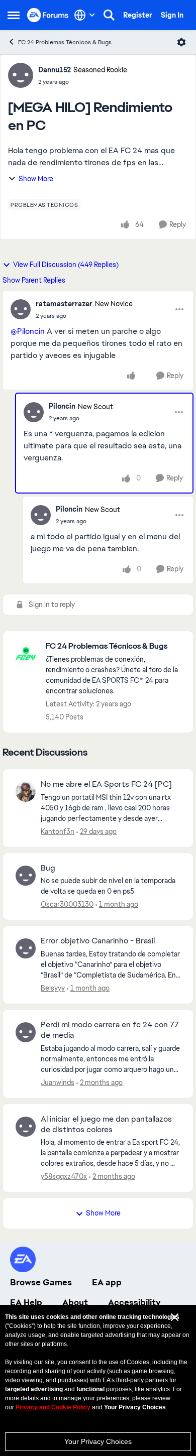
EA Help (26, 1302)
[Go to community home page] (48, 15)
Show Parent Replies (34, 280)
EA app (107, 1282)
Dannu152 (54, 69)
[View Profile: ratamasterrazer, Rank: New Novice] (21, 309)
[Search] (109, 15)
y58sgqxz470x (64, 1176)
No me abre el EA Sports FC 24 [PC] (106, 784)
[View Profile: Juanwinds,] (26, 1032)
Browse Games (41, 1282)
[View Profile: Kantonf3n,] (26, 792)
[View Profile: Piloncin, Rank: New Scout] (34, 412)
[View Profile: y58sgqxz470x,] (26, 1127)
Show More (36, 178)
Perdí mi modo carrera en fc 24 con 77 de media (110, 1030)
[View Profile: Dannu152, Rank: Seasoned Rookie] (20, 75)
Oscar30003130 (67, 904)
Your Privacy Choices (98, 1441)
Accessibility (134, 1302)
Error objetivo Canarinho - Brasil (98, 941)
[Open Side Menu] (14, 15)
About (75, 1302)
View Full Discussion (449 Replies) (66, 264)
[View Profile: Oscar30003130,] (26, 876)
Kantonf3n (57, 831)
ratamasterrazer (64, 303)
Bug (48, 868)
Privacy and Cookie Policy (53, 1407)
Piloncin (62, 406)
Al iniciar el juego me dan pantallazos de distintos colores (106, 1124)
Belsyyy (53, 988)
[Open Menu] (181, 42)
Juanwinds (57, 1082)
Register (137, 15)
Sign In (172, 15)
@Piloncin (28, 331)
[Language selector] (85, 15)
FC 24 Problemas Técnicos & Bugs (65, 42)
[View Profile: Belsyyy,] (26, 948)
